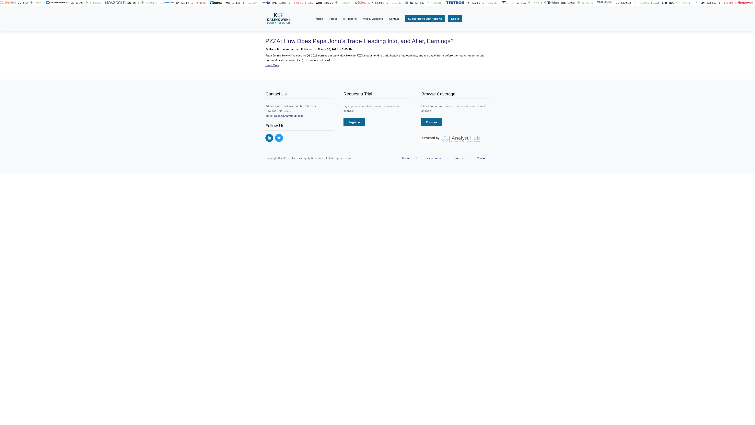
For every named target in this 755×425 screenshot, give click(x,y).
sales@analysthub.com (288, 115)
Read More (272, 65)
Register (354, 122)
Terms (459, 158)
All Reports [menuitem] (350, 18)
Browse (431, 122)
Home (406, 158)
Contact (481, 158)
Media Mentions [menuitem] (373, 18)
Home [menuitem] (319, 18)
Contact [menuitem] (394, 18)
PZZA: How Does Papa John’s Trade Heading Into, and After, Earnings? (359, 41)
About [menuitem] (333, 18)
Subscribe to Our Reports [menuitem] (425, 18)
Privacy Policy (432, 158)
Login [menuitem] (455, 18)
